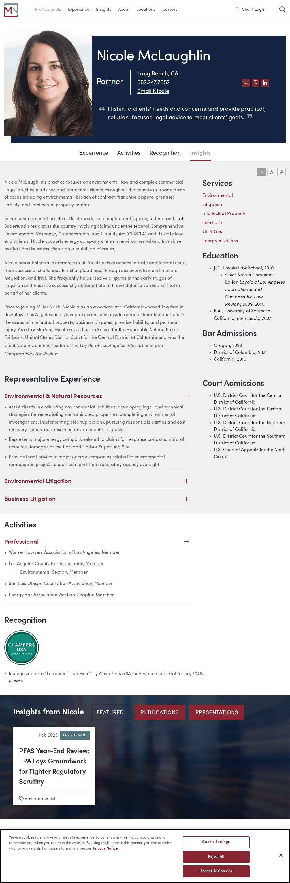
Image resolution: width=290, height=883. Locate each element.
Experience (78, 10)
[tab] (113, 712)
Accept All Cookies (216, 871)
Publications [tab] (159, 713)
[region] (145, 856)
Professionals (48, 10)
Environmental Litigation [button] (96, 481)
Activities (128, 153)
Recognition (165, 153)
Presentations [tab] (216, 713)
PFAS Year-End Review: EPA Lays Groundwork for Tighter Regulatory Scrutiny (54, 767)
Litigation (212, 205)
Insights (103, 10)
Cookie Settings (216, 842)
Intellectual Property (224, 214)
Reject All (216, 857)
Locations (146, 10)
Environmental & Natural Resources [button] (96, 396)
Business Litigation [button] (96, 499)
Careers (170, 10)
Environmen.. (75, 735)
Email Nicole (153, 91)
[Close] (281, 855)
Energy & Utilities (220, 241)
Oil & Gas (212, 232)
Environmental (217, 195)
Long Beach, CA (157, 74)
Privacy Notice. (105, 848)
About (124, 10)
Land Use (212, 223)
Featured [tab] (110, 713)
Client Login (252, 9)
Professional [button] (96, 542)
